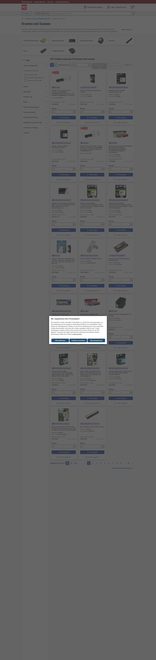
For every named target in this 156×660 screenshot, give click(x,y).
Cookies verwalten (78, 340)
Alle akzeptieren (96, 340)
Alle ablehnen (60, 340)
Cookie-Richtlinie (77, 334)
